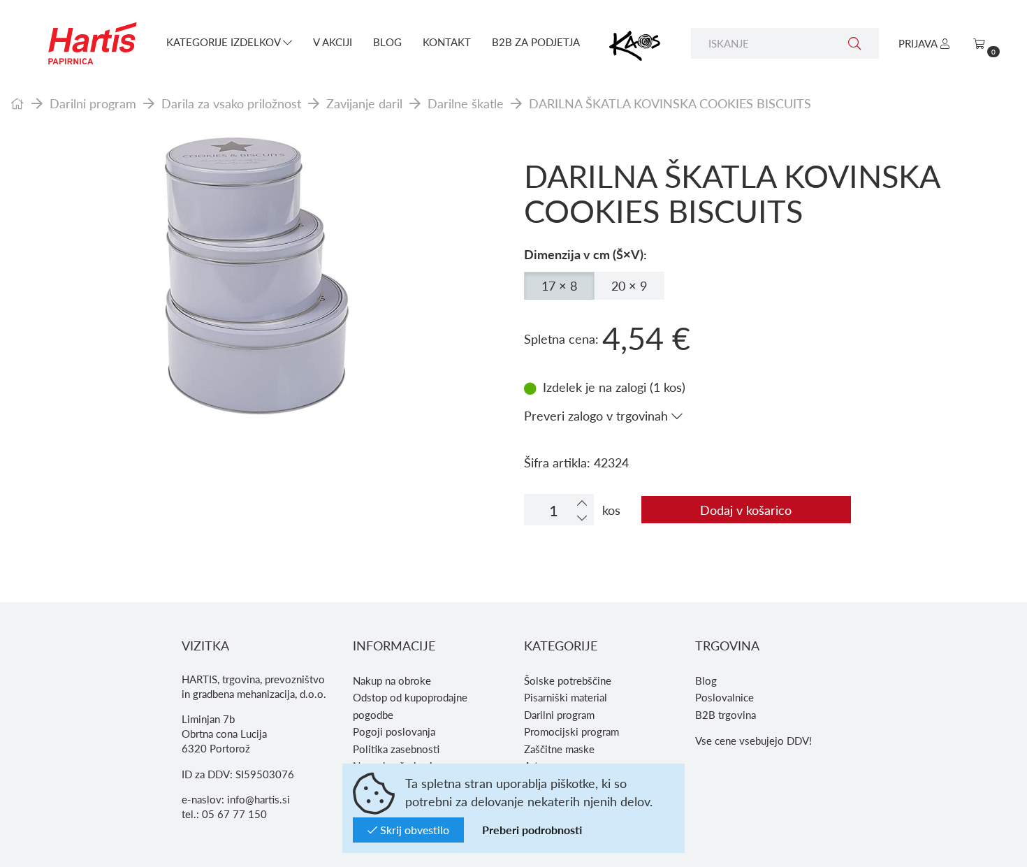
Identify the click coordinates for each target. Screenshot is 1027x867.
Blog (387, 42)
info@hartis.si (258, 799)
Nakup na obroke (392, 680)
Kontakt (447, 42)
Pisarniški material (565, 697)
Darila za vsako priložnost (231, 103)
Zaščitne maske (559, 749)
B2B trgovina (725, 715)
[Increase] (581, 502)
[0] (979, 43)
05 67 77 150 (234, 814)
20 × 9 (629, 285)
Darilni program (93, 103)
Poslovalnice (724, 697)
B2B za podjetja (536, 42)
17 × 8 (559, 285)
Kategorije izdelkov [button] (224, 42)
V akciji (332, 42)
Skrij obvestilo (413, 830)
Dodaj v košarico (746, 509)
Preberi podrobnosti (532, 830)
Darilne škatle (466, 103)
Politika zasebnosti (396, 749)
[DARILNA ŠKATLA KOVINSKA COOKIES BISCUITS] (256, 276)
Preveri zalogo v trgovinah (597, 415)
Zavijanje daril (364, 103)
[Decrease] (581, 517)
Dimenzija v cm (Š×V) (583, 254)
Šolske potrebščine (567, 680)
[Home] (17, 103)
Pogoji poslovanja (394, 731)
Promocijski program (571, 731)
